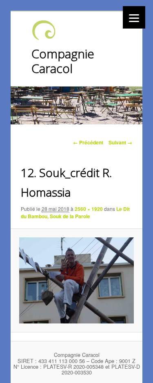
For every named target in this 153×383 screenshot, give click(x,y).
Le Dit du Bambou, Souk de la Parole (75, 212)
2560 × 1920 (89, 209)
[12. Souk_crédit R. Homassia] (76, 280)
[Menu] (134, 17)
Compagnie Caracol (62, 61)
